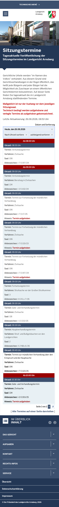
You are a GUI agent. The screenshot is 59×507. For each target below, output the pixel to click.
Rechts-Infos (10, 463)
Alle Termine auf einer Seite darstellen (33, 411)
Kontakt (7, 454)
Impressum (7, 496)
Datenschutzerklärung (12, 489)
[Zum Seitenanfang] (54, 422)
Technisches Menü (28, 5)
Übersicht (6, 482)
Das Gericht (9, 434)
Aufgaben (8, 444)
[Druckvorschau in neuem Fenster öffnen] (49, 422)
